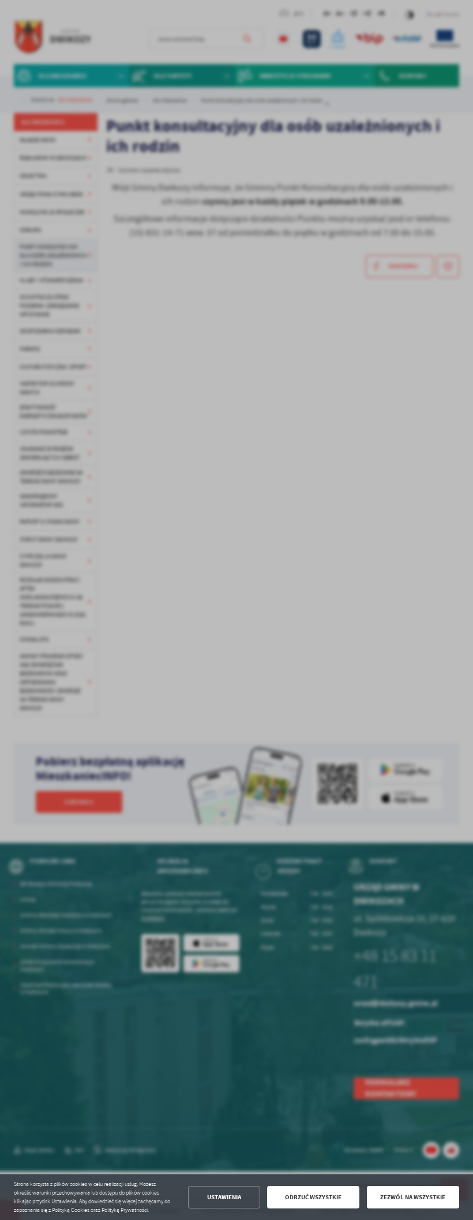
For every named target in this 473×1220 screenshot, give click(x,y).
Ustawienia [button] (224, 1197)
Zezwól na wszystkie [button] (412, 1197)
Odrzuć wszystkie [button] (313, 1197)
